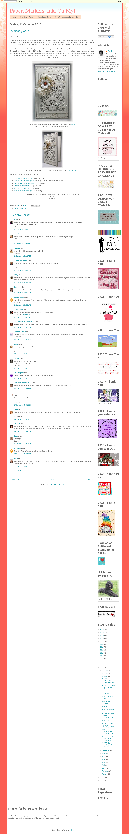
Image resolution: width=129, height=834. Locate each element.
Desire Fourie (19, 309)
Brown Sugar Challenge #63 (23, 178)
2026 (102, 629)
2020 (102, 647)
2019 (102, 650)
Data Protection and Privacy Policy (67, 17)
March (104, 768)
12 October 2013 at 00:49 (22, 317)
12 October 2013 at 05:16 (22, 354)
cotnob (16, 234)
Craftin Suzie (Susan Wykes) (24, 321)
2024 (102, 635)
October (105, 676)
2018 (102, 653)
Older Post (89, 479)
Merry (16, 275)
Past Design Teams (26, 17)
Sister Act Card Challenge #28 (24, 183)
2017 (102, 656)
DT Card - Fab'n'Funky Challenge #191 (108, 680)
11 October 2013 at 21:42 (22, 305)
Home (14, 17)
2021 (102, 644)
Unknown (17, 448)
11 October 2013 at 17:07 (22, 229)
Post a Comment (17, 470)
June (104, 759)
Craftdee (17, 424)
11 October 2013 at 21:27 (22, 293)
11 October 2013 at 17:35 (22, 256)
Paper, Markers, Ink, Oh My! (42, 11)
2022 (102, 641)
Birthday (17, 208)
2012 (102, 777)
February (105, 771)
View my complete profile (106, 71)
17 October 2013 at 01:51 (22, 444)
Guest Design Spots (44, 17)
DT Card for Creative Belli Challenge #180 (108, 731)
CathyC (16, 287)
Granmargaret (19, 373)
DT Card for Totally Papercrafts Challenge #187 (108, 738)
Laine (16, 344)
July (103, 756)
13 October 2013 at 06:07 (22, 405)
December (105, 670)
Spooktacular (106, 706)
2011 (102, 780)
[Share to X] (36, 206)
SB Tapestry (25, 208)
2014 (102, 665)
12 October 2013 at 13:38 (22, 388)
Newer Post (15, 479)
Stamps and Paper (20, 260)
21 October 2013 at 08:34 (22, 466)
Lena (16, 393)
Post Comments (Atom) (56, 484)
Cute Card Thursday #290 (22, 188)
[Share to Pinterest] (39, 206)
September (106, 750)
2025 (102, 632)
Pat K (110, 51)
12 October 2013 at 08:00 (22, 378)
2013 (102, 668)
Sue (15, 219)
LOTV (73, 124)
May (103, 762)
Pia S (16, 458)
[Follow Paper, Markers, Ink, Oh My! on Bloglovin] (106, 37)
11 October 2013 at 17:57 (22, 282)
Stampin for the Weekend (22, 186)
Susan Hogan (19, 297)
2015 (102, 662)
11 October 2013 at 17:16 (22, 244)
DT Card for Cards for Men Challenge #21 (108, 715)
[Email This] (32, 206)
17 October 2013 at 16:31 (22, 454)
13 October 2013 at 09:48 (22, 419)
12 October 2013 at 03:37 (22, 327)
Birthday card (106, 720)
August (104, 753)
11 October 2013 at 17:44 (22, 270)
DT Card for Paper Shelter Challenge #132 (108, 725)
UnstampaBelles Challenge (23, 191)
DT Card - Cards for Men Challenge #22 (108, 687)
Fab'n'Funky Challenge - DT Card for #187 (107, 744)
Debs (16, 436)
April (103, 765)
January (105, 774)
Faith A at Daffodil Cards (22, 383)
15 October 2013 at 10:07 (22, 431)
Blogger (74, 830)
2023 (102, 638)
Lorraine (17, 358)
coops (16, 409)
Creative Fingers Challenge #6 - (24, 181)
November (105, 673)
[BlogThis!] (34, 206)
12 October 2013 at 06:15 (22, 368)
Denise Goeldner (20, 332)
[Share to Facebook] (37, 206)
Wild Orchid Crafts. (74, 170)
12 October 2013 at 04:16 (22, 339)
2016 (102, 659)
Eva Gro (17, 248)
